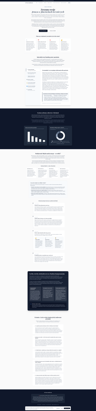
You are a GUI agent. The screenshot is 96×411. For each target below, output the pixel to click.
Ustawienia (58, 408)
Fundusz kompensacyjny (56, 2)
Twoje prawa (44, 404)
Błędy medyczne (50, 2)
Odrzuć (62, 408)
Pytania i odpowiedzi (63, 2)
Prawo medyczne (29, 2)
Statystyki (45, 2)
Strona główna (39, 404)
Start (36, 2)
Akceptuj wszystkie (67, 408)
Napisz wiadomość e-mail (55, 404)
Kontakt (69, 2)
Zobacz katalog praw (43, 30)
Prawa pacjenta (41, 2)
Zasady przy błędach (53, 30)
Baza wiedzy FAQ (48, 404)
